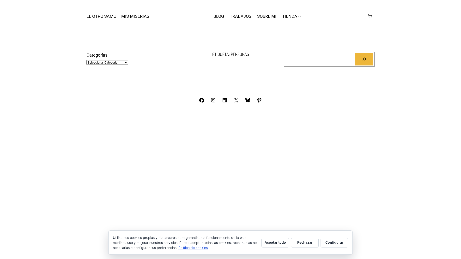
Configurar (334, 242)
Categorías (96, 55)
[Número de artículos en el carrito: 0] (370, 16)
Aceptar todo (275, 242)
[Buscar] (364, 59)
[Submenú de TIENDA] (299, 16)
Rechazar (305, 242)
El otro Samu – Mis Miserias (117, 16)
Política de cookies (193, 248)
